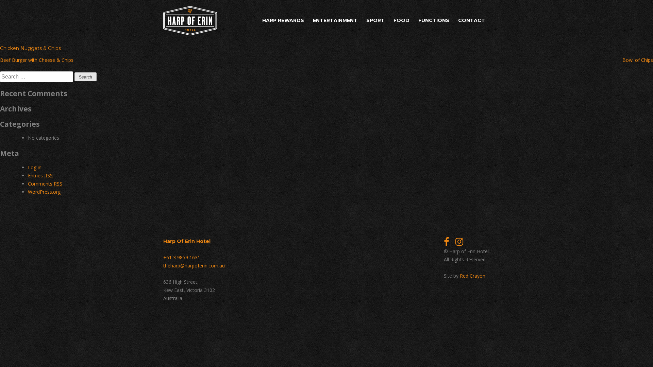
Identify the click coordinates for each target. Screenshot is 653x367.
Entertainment (335, 20)
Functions (433, 20)
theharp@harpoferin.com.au (194, 265)
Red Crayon (472, 276)
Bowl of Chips (637, 60)
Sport (375, 20)
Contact (471, 20)
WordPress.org (44, 192)
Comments (45, 183)
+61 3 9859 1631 (181, 257)
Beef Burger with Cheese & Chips (36, 60)
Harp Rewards (283, 20)
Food (401, 20)
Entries (40, 175)
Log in (34, 167)
